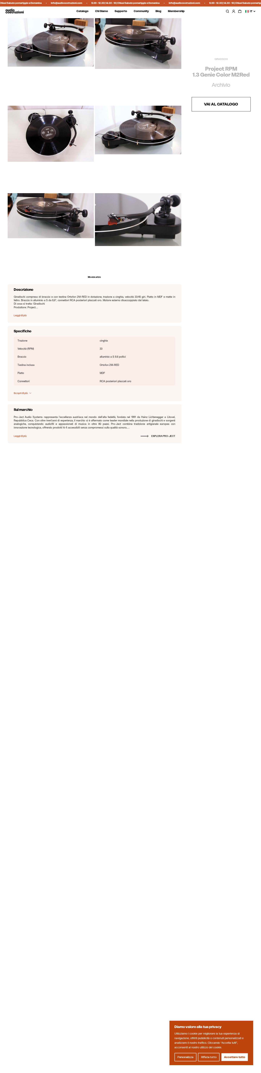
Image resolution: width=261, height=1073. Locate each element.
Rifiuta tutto (208, 1057)
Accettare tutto (234, 1057)
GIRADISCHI (221, 59)
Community (141, 11)
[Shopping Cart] (240, 11)
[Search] (227, 11)
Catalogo (82, 11)
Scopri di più (21, 393)
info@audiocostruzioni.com (51, 3)
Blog (158, 11)
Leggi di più (20, 315)
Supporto (121, 11)
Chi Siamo (101, 11)
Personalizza (185, 1057)
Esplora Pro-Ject (163, 436)
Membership (176, 11)
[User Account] (234, 11)
